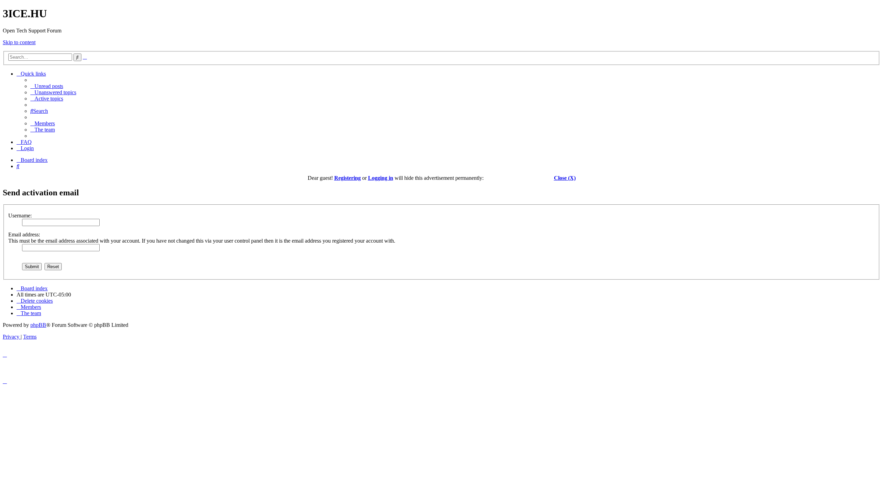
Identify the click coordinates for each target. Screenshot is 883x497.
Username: (20, 215)
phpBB (38, 325)
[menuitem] (46, 86)
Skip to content (19, 42)
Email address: (24, 234)
